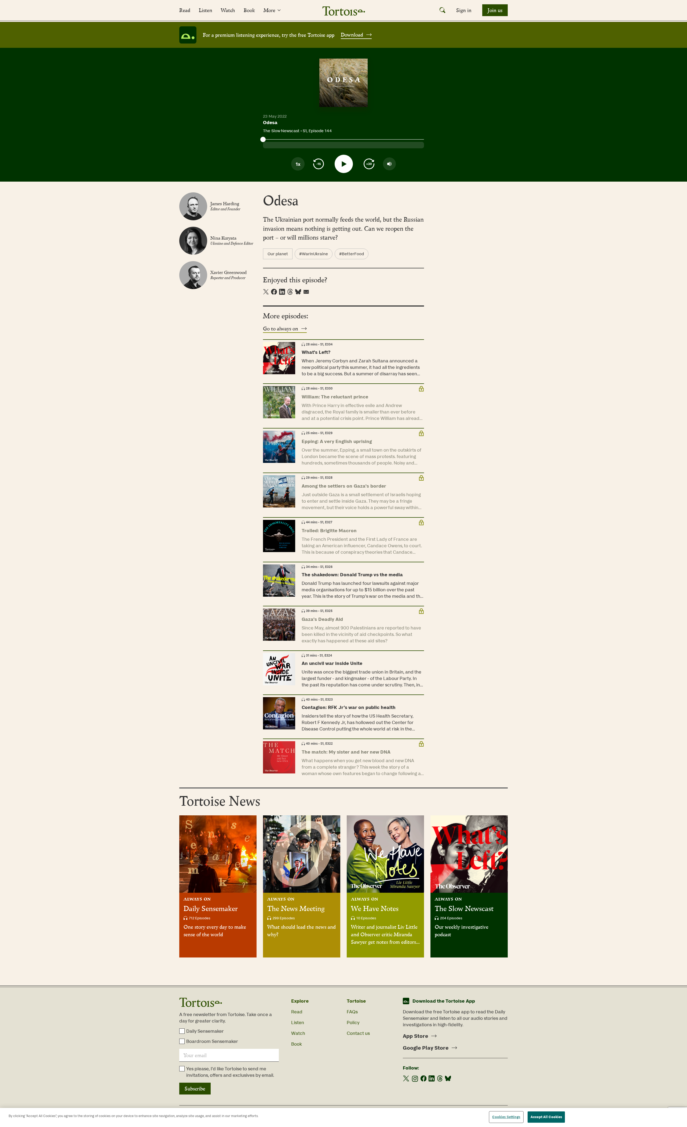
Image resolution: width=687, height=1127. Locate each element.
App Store (415, 1036)
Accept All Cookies (546, 1117)
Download (352, 34)
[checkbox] (182, 1031)
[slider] (263, 139)
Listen (205, 10)
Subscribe (195, 1088)
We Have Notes (375, 908)
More (269, 10)
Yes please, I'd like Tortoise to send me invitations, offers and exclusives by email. (230, 1072)
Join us (495, 10)
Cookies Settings (506, 1117)
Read (184, 10)
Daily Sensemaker (211, 908)
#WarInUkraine (313, 253)
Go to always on (280, 328)
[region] (343, 1117)
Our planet (278, 253)
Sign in (464, 10)
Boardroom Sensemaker (212, 1041)
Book (249, 10)
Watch (228, 10)
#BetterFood (351, 253)
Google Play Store (425, 1048)
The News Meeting (296, 908)
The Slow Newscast (464, 908)
